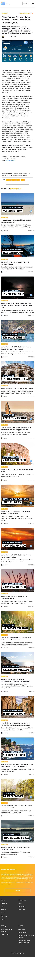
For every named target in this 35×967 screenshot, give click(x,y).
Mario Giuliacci (10, 160)
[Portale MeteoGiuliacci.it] (5, 3)
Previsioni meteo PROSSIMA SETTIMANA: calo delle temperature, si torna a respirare (17, 765)
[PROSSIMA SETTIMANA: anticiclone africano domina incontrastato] (17, 204)
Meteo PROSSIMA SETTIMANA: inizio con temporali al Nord (15, 263)
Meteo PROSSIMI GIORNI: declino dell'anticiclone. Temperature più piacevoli (15, 680)
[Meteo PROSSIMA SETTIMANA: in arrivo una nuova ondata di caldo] (17, 539)
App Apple (21, 929)
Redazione (21, 910)
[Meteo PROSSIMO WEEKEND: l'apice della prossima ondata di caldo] (17, 495)
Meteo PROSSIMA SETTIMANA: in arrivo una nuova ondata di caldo (16, 556)
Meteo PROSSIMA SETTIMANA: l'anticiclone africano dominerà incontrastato (16, 348)
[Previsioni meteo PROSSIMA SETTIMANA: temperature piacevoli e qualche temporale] (17, 707)
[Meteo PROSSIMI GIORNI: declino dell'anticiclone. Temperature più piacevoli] (17, 663)
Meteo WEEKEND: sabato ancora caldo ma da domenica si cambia (16, 807)
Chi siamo (17, 890)
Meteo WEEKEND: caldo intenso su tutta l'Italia (17, 388)
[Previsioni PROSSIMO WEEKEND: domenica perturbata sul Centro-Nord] (17, 621)
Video (20, 903)
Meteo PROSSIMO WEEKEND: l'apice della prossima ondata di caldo (15, 513)
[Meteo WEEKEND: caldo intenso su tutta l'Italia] (17, 372)
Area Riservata (18, 953)
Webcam (3, 910)
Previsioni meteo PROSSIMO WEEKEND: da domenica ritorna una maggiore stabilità (16, 429)
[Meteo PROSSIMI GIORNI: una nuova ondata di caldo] (17, 453)
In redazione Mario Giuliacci (11, 36)
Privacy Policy (5, 934)
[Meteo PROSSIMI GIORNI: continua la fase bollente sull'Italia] (17, 831)
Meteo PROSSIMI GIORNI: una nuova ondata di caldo (17, 471)
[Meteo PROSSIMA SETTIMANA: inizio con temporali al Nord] (17, 246)
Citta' (2, 906)
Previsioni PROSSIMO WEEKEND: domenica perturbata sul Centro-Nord (16, 639)
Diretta (3, 919)
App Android (22, 932)
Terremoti (4, 916)
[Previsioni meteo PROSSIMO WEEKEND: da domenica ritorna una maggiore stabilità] (17, 411)
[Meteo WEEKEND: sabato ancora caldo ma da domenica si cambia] (17, 790)
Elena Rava (5, 230)
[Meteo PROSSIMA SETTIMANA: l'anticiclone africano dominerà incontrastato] (17, 331)
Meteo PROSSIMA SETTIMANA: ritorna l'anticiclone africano (14, 597)
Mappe (3, 913)
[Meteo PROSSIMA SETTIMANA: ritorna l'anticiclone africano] (17, 580)
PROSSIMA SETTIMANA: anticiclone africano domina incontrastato (16, 221)
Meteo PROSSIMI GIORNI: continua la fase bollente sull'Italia (15, 848)
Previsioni (4, 903)
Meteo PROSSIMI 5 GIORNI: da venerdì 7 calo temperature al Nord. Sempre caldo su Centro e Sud (17, 305)
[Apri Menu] (33, 3)
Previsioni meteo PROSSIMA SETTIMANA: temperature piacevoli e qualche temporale (15, 724)
